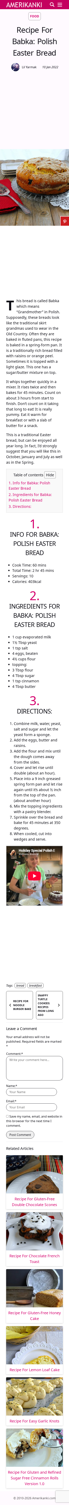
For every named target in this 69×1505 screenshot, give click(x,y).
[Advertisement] (34, 109)
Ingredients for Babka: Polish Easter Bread (30, 497)
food (34, 16)
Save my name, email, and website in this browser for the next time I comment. (34, 1121)
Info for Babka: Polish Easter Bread (29, 485)
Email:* (11, 1101)
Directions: (20, 506)
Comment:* (14, 1054)
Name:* (11, 1086)
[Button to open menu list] (60, 5)
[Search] (52, 4)
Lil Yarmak (29, 67)
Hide (50, 474)
